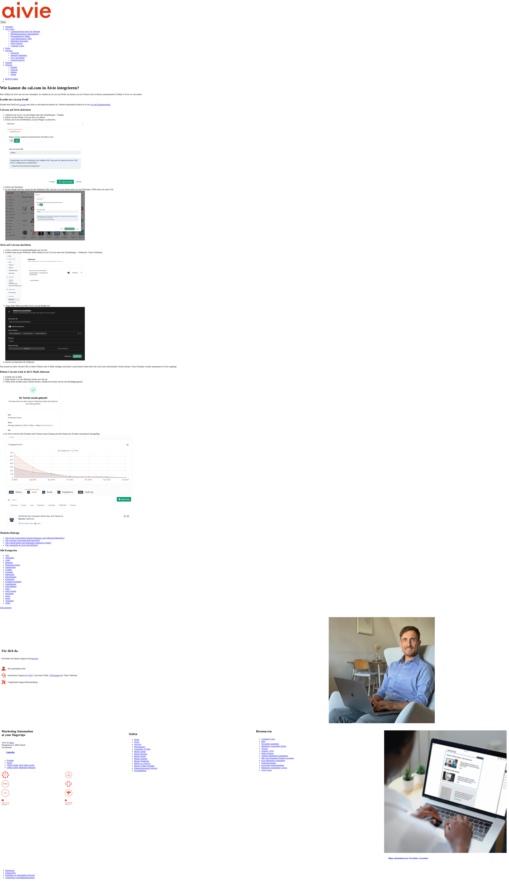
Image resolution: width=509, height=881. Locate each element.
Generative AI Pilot (142, 749)
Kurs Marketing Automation (273, 760)
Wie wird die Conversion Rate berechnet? (22, 540)
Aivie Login (266, 770)
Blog (263, 741)
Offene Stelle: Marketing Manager (21, 767)
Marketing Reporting (19, 41)
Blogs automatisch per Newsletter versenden (408, 858)
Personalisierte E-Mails (20, 36)
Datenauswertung (12, 565)
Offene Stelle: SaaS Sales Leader (20, 765)
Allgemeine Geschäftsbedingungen (20, 877)
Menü (3, 22)
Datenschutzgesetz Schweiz (145, 768)
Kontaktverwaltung (13, 582)
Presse (9, 763)
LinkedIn (10, 752)
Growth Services (18, 60)
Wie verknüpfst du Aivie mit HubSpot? (21, 545)
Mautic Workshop (141, 761)
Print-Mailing (10, 586)
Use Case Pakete (18, 58)
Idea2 (11, 743)
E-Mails (8, 570)
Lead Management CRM (21, 39)
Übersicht (15, 53)
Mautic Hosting (140, 754)
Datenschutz (10, 567)
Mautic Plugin (140, 756)
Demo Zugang (267, 753)
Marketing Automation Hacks (273, 746)
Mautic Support (140, 759)
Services (8, 50)
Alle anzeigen (6, 608)
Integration (9, 574)
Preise (7, 48)
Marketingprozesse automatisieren (25, 34)
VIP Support (54, 675)
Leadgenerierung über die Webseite (25, 31)
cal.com (22, 104)
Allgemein (9, 558)
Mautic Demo (140, 751)
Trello (7, 603)
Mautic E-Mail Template (144, 766)
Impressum (9, 870)
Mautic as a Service (142, 763)
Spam (7, 598)
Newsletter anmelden (270, 744)
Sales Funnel (10, 591)
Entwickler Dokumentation (272, 765)
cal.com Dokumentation (100, 104)
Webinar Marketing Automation (274, 756)
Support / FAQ (267, 751)
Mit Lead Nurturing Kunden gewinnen (277, 758)
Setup (7, 596)
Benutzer (9, 562)
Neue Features (17, 43)
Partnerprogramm (268, 763)
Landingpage (10, 584)
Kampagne (9, 579)
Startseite (9, 27)
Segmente (9, 593)
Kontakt (10, 760)
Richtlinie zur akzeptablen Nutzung (20, 875)
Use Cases (9, 29)
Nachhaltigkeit (140, 770)
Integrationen (10, 577)
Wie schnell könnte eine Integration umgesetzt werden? (28, 543)
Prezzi (136, 742)
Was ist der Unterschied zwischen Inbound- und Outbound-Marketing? (35, 538)
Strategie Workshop (19, 55)
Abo (7, 555)
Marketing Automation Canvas (274, 768)
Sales (7, 589)
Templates (9, 601)
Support (8, 62)
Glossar (264, 748)
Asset (7, 560)
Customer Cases (17, 46)
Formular (9, 572)
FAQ (30, 675)
